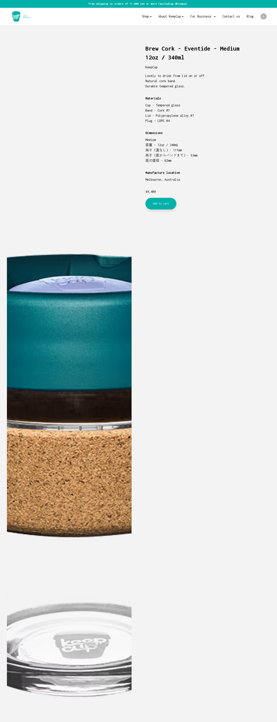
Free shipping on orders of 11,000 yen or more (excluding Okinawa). (138, 3)
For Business (201, 16)
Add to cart (161, 203)
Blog (250, 16)
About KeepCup (169, 16)
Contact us (231, 16)
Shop (145, 16)
